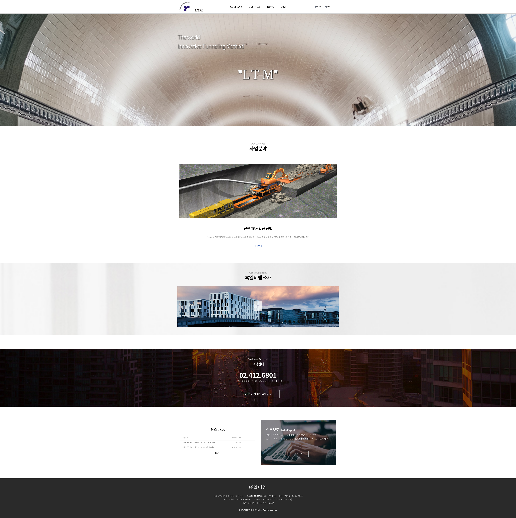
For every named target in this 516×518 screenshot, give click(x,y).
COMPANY (236, 6)
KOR (319, 7)
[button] (271, 503)
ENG (329, 7)
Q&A (283, 6)
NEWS (270, 6)
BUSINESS (254, 6)
